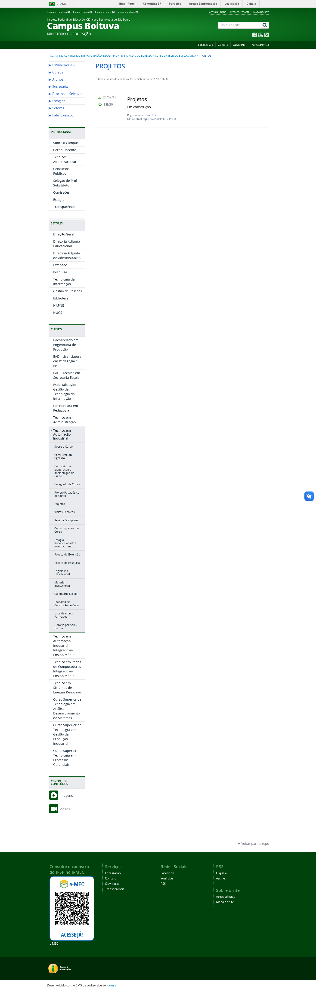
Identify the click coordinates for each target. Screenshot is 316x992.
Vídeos (64, 809)
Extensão (60, 265)
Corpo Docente (64, 150)
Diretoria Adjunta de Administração (67, 255)
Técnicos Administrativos (65, 159)
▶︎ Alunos (56, 79)
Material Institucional (62, 584)
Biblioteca (60, 298)
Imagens (66, 795)
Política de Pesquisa (67, 563)
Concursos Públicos (61, 171)
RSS (163, 884)
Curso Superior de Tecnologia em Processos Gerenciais (67, 757)
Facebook (167, 873)
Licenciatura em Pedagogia (65, 407)
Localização (205, 45)
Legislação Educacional (62, 572)
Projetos (59, 504)
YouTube (167, 878)
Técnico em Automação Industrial (93, 55)
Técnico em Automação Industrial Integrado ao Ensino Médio (63, 645)
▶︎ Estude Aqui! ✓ (62, 65)
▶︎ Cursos (56, 72)
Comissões (61, 192)
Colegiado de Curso (67, 484)
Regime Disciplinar (66, 520)
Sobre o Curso (63, 446)
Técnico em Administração (64, 419)
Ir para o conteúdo (58, 12)
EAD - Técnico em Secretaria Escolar (67, 375)
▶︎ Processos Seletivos (66, 94)
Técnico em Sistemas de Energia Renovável (67, 687)
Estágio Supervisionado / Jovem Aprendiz (65, 543)
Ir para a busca (104, 12)
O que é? (222, 873)
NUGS (57, 312)
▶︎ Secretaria (58, 86)
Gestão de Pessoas (67, 291)
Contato (223, 45)
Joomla (111, 985)
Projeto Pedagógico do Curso (66, 494)
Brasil (61, 4)
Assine (220, 878)
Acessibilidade (217, 12)
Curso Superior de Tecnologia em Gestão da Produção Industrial (67, 734)
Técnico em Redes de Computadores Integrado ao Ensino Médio (67, 669)
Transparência (259, 45)
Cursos (160, 55)
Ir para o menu (82, 12)
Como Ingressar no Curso (66, 530)
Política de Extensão (67, 554)
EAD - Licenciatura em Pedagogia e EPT (67, 361)
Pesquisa (60, 272)
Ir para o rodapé (128, 12)
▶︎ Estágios (57, 101)
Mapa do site (261, 12)
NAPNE (58, 305)
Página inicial (58, 55)
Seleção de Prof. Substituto (65, 182)
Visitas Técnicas (64, 512)
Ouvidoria (239, 45)
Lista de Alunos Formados (64, 615)
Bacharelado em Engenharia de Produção (65, 344)
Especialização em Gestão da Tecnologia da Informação (67, 391)
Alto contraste (240, 12)
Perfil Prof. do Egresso (136, 55)
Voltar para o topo (254, 843)
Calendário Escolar (66, 593)
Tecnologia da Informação (64, 281)
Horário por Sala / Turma (65, 626)
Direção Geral (63, 234)
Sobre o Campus (66, 142)
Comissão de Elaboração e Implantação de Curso (64, 471)
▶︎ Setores (56, 108)
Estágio (58, 199)
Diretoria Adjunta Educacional (66, 243)
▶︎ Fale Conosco (61, 115)
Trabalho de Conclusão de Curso (67, 603)
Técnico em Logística (182, 55)
